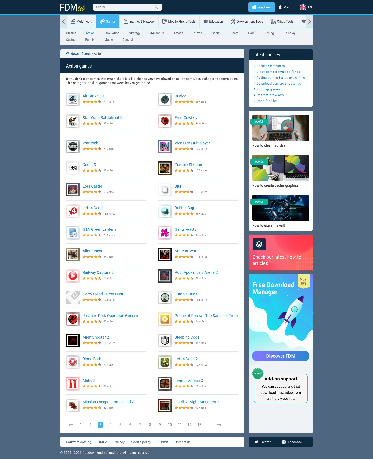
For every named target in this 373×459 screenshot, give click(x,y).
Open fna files (267, 101)
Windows (72, 54)
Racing (269, 33)
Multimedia (84, 21)
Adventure (157, 33)
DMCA (102, 442)
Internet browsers (270, 95)
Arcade (178, 33)
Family (90, 40)
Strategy (134, 33)
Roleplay (289, 33)
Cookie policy (141, 442)
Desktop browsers (270, 66)
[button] (63, 21)
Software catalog (78, 442)
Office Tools (285, 21)
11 (180, 424)
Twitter (265, 442)
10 (170, 424)
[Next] (219, 424)
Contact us (183, 442)
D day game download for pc (278, 72)
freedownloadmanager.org (101, 453)
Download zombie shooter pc (279, 83)
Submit (163, 442)
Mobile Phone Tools (181, 21)
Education (216, 21)
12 (189, 424)
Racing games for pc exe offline (280, 77)
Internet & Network (141, 21)
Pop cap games (268, 89)
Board (234, 33)
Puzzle (197, 33)
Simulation (111, 33)
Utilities (71, 33)
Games (111, 21)
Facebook (295, 442)
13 (199, 424)
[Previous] (70, 424)
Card (251, 33)
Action (90, 33)
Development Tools (250, 21)
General (127, 40)
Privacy (119, 442)
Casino (71, 40)
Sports (216, 33)
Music (108, 40)
